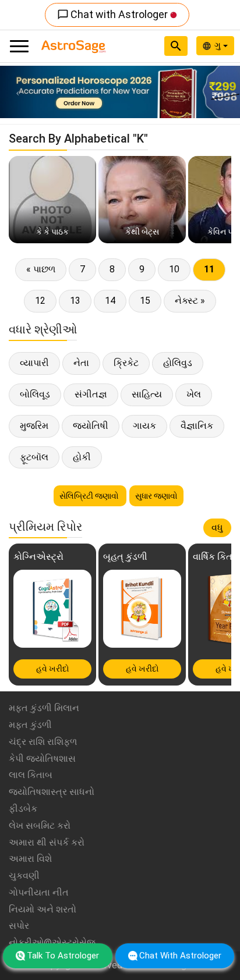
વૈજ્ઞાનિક (197, 425)
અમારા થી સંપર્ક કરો (46, 842)
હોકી (82, 457)
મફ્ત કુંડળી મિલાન (44, 707)
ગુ (218, 45)
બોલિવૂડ (35, 394)
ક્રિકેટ (126, 362)
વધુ (217, 527)
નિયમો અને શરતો (42, 909)
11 (209, 269)
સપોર (19, 925)
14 (110, 300)
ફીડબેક (23, 808)
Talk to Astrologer (63, 955)
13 (75, 300)
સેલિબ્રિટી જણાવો (90, 495)
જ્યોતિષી (90, 425)
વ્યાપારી (34, 362)
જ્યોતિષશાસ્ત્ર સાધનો (51, 791)
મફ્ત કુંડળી (30, 724)
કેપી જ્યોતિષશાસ (42, 758)
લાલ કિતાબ (30, 774)
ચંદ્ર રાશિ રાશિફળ (43, 741)
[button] (18, 92)
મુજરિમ (34, 425)
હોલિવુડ (177, 362)
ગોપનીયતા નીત (39, 892)
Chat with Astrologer (113, 14)
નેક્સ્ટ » (190, 300)
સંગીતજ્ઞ (91, 394)
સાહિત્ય (147, 394)
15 (145, 300)
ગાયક (144, 425)
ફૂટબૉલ (34, 457)
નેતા (81, 362)
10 (174, 269)
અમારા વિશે (30, 858)
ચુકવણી (24, 875)
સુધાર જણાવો (156, 495)
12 (40, 300)
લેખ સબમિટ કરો (39, 825)
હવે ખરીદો (52, 668)
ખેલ (193, 394)
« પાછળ (40, 269)
